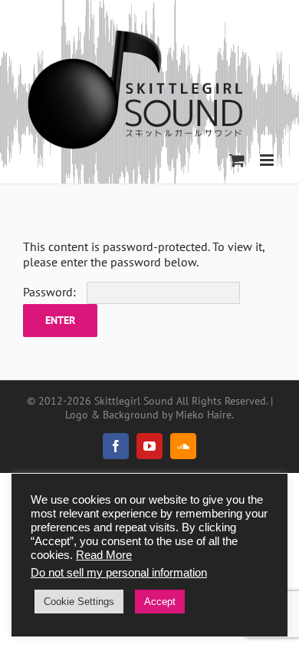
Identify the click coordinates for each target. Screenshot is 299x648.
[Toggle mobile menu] (268, 160)
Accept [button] (160, 601)
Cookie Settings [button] (79, 601)
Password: (51, 291)
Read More (104, 555)
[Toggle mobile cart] (237, 160)
